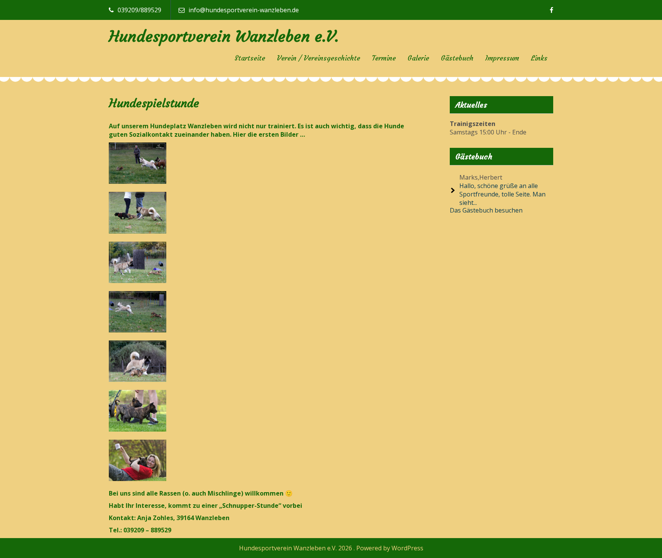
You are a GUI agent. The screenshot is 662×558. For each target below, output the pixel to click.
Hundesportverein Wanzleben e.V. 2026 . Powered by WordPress (331, 548)
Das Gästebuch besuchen (486, 210)
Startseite (249, 58)
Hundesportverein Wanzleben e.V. (224, 36)
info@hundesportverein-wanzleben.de (243, 10)
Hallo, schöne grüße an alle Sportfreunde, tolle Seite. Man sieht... (502, 194)
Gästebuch (457, 58)
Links (539, 58)
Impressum (502, 58)
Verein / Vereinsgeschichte (318, 58)
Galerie (418, 58)
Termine (384, 58)
